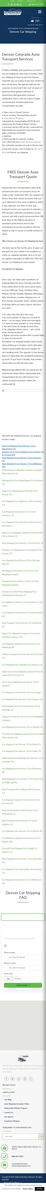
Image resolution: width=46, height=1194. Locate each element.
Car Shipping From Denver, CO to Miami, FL (21, 745)
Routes (20, 1)
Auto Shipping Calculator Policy (16, 1104)
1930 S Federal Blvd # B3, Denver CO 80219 (26, 1148)
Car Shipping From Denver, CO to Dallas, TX (21, 751)
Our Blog (7, 1100)
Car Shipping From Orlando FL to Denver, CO (22, 665)
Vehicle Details (21, 985)
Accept (39, 1189)
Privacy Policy (28, 1189)
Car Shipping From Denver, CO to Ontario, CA (22, 699)
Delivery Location (10, 963)
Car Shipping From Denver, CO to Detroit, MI (22, 831)
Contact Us (31, 1)
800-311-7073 (37, 4)
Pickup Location (9, 952)
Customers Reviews (12, 1121)
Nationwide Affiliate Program (15, 1108)
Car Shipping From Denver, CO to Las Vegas (21, 693)
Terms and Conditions (11, 1182)
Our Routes (8, 1117)
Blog (12, 1)
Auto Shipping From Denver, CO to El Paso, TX (22, 543)
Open (8, 979)
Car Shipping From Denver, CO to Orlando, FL (22, 727)
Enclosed (17, 979)
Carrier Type (8, 973)
